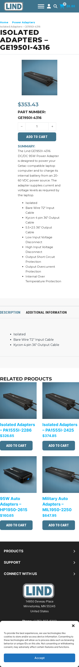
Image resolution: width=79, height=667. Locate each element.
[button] (73, 626)
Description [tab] (10, 312)
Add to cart (16, 446)
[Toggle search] (55, 6)
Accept (40, 658)
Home (4, 22)
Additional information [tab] (46, 312)
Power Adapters (23, 22)
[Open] (41, 6)
